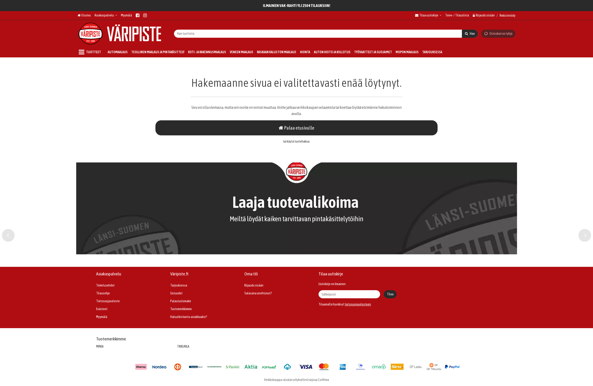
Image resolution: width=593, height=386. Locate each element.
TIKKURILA (183, 346)
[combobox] (326, 33)
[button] (358, 304)
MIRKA (100, 346)
